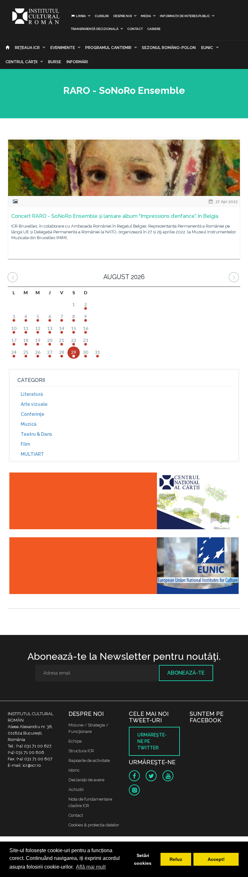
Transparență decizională (95, 29)
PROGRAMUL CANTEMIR (108, 47)
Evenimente (62, 47)
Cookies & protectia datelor (93, 825)
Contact (135, 29)
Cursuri (102, 16)
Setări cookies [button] (142, 859)
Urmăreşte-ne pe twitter (152, 741)
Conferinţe (32, 414)
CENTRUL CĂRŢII (21, 62)
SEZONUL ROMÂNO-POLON (169, 47)
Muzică (28, 424)
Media (146, 16)
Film (25, 444)
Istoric (74, 770)
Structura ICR (81, 750)
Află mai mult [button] (91, 867)
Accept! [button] (216, 859)
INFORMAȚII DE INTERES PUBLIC (185, 16)
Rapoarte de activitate (89, 760)
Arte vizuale (34, 404)
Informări (77, 62)
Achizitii (76, 789)
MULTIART (32, 454)
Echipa (75, 741)
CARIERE (153, 29)
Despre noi (122, 16)
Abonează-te (186, 673)
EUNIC (207, 47)
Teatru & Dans (36, 434)
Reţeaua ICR (27, 47)
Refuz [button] (176, 859)
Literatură (32, 394)
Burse (54, 62)
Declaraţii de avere (86, 779)
